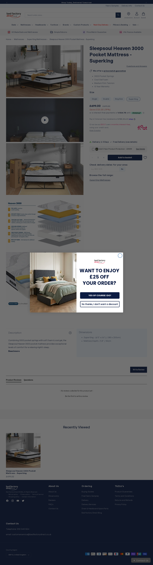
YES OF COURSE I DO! (100, 295)
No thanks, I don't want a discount (100, 304)
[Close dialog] (120, 255)
